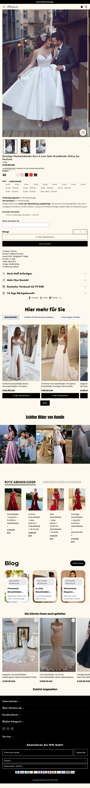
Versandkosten (9, 168)
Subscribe (80, 752)
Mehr (45, 403)
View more (78, 563)
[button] (4, 6)
